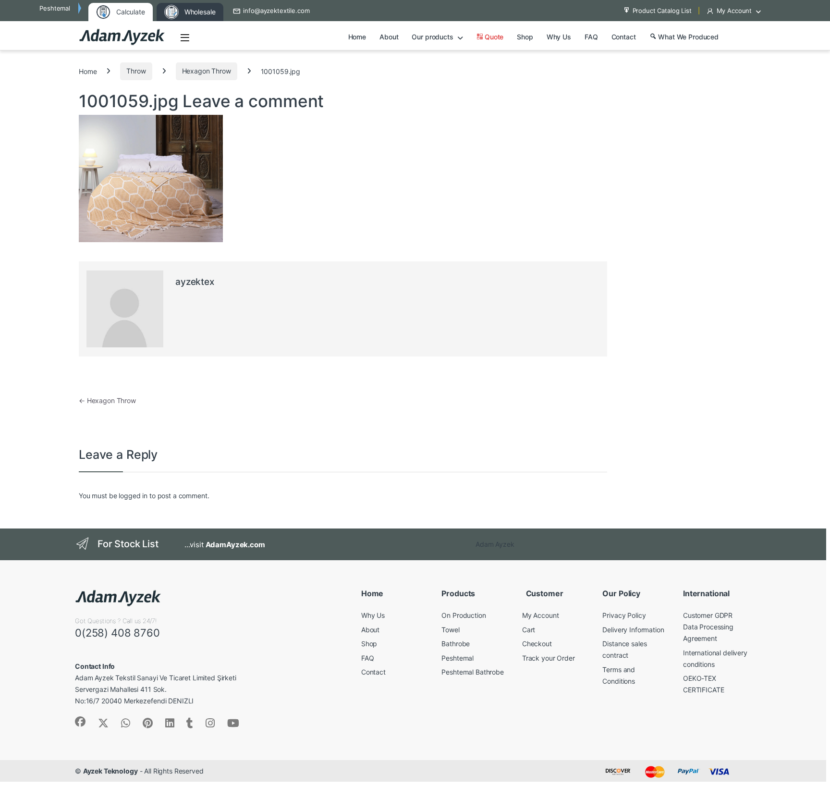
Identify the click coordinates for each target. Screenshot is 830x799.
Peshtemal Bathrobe (472, 672)
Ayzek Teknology (110, 771)
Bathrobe (455, 643)
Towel (450, 630)
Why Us (559, 37)
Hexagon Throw (206, 71)
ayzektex (194, 281)
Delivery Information (633, 630)
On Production (463, 615)
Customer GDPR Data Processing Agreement (708, 626)
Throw (136, 71)
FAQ (591, 37)
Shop (525, 37)
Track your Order (548, 658)
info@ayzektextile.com (276, 10)
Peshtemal (457, 658)
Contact (623, 37)
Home (357, 37)
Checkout (537, 643)
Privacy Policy (624, 615)
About (388, 37)
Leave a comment (253, 101)
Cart (528, 630)
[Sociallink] (80, 721)
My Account (734, 10)
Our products (432, 37)
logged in (133, 496)
